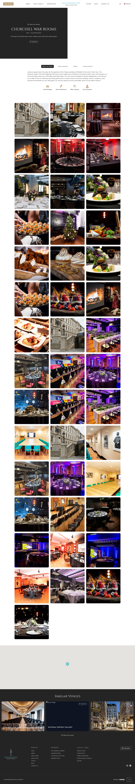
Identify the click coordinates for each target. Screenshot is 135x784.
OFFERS (75, 66)
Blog (96, 4)
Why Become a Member (57, 750)
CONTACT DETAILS (88, 66)
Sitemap (79, 760)
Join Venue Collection (58, 755)
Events (88, 4)
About (28, 4)
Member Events (55, 758)
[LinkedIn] (130, 765)
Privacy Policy (81, 750)
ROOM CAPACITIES (63, 66)
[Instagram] (127, 765)
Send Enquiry (8, 4)
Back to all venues (35, 24)
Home (27, 32)
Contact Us (105, 4)
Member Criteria (56, 753)
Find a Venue (38, 4)
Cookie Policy (81, 753)
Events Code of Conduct (84, 758)
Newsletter (51, 4)
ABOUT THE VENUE (47, 66)
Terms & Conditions (82, 755)
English (128, 3)
